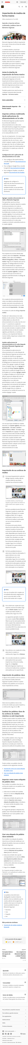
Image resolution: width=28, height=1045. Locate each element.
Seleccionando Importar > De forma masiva (11, 107)
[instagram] (5, 1034)
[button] (17, 2)
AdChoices (19, 1042)
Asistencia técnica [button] (6, 1019)
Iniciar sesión (23, 2)
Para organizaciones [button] (6, 1016)
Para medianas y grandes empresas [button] (10, 1013)
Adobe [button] (3, 1023)
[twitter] (8, 1034)
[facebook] (3, 1034)
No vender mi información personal (8, 1042)
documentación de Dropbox (16, 172)
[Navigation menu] (2, 2)
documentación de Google (17, 168)
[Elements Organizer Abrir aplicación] (26, 6)
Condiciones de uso (10, 1038)
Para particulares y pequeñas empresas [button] (11, 1009)
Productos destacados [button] (7, 1026)
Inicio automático (7, 100)
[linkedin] (11, 1034)
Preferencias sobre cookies (7, 1040)
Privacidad (4, 1038)
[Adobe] (7, 2)
